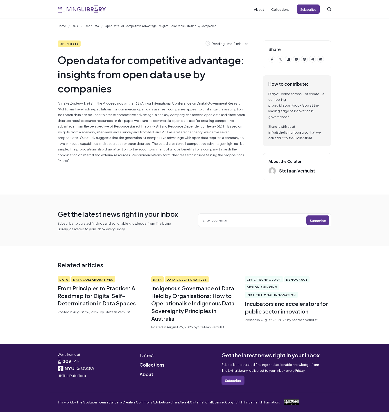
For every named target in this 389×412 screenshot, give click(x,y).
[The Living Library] (82, 9)
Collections (280, 9)
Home (62, 25)
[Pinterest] (304, 59)
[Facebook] (272, 59)
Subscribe (308, 9)
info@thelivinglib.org (286, 132)
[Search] (329, 9)
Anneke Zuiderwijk (72, 103)
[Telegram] (312, 59)
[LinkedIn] (288, 59)
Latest (147, 355)
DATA (75, 25)
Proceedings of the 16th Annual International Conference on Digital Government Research (172, 103)
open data (91, 25)
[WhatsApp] (296, 59)
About (259, 9)
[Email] (320, 59)
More (63, 160)
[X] (280, 59)
